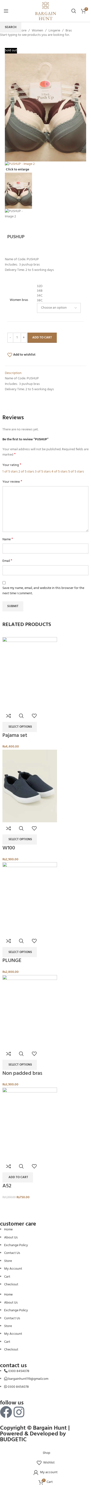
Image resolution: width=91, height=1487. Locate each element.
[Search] (74, 11)
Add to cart (42, 337)
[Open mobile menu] (6, 11)
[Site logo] (45, 11)
